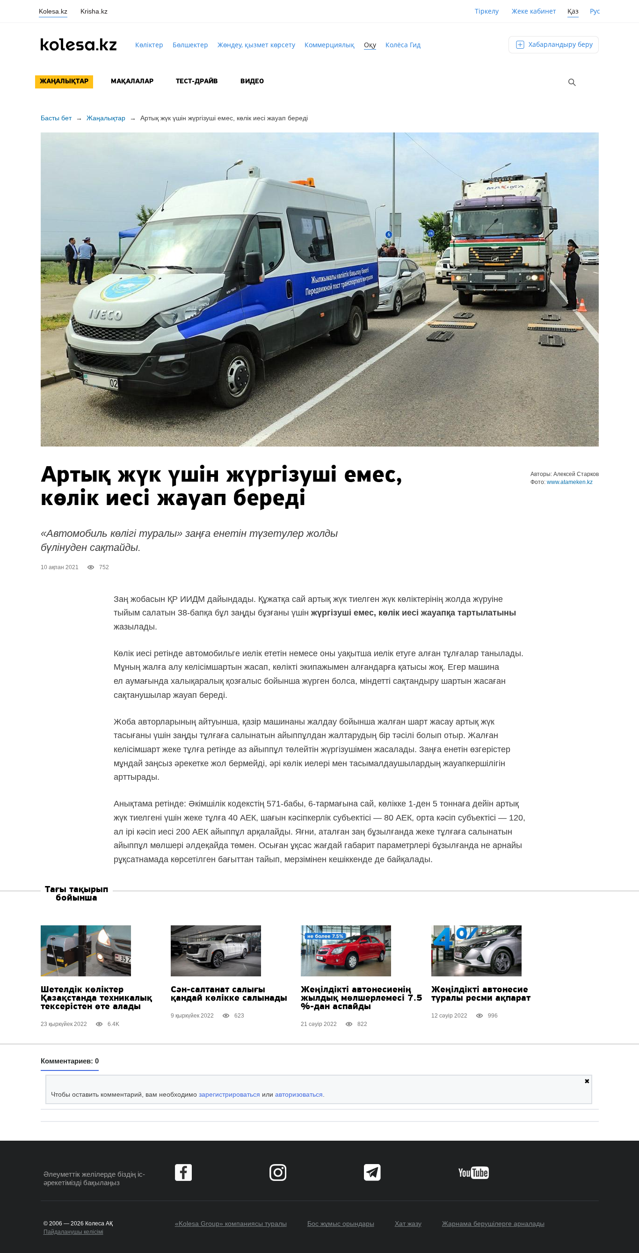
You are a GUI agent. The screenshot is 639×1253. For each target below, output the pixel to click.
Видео (252, 81)
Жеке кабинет (534, 11)
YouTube (473, 1172)
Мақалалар (132, 81)
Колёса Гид (403, 44)
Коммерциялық (330, 44)
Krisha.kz (94, 11)
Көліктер (149, 44)
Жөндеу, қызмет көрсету (256, 44)
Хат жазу (408, 1223)
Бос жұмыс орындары (340, 1223)
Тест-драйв (197, 81)
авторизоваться (299, 1094)
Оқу (370, 44)
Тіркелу (487, 11)
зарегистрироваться (229, 1094)
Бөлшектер (190, 44)
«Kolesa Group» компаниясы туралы (231, 1223)
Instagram (277, 1172)
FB (183, 1172)
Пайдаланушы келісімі (73, 1232)
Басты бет (56, 118)
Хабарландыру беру (560, 44)
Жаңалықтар (64, 81)
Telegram (372, 1172)
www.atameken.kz (570, 482)
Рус (595, 11)
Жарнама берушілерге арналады (493, 1223)
